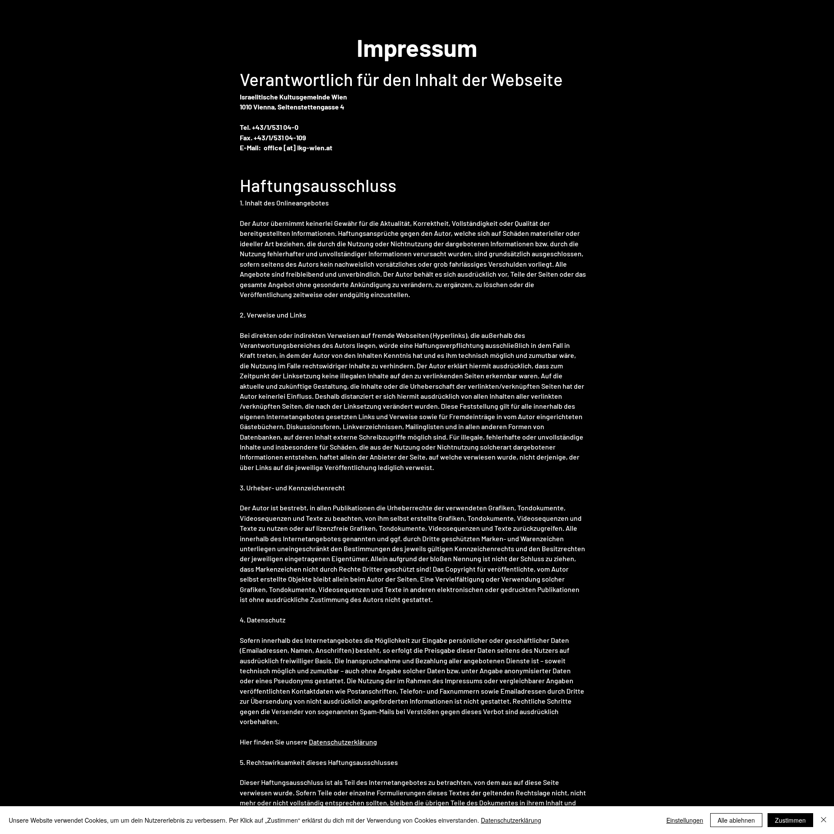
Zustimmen (790, 820)
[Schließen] (823, 820)
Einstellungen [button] (684, 820)
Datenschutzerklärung (343, 742)
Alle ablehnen (736, 820)
